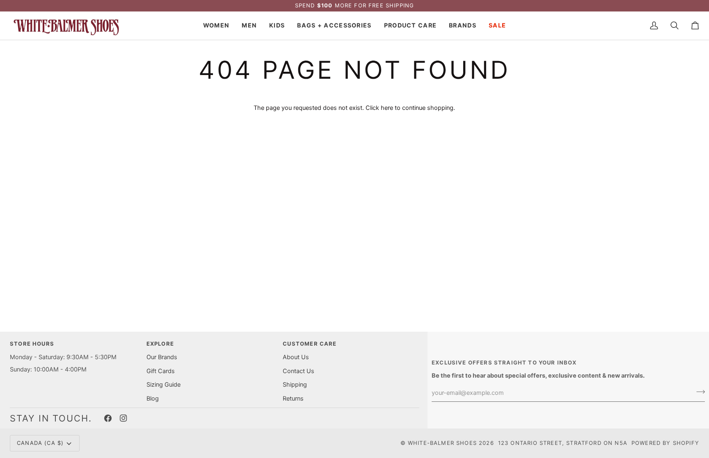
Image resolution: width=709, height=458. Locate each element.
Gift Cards (160, 371)
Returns (293, 398)
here (387, 108)
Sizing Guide (163, 384)
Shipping (295, 384)
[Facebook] (108, 418)
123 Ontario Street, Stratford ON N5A (562, 443)
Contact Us (298, 371)
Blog (152, 398)
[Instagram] (123, 418)
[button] (216, 25)
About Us (296, 357)
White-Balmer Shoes (442, 443)
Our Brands (161, 357)
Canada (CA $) (40, 443)
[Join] (698, 392)
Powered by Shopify (665, 443)
